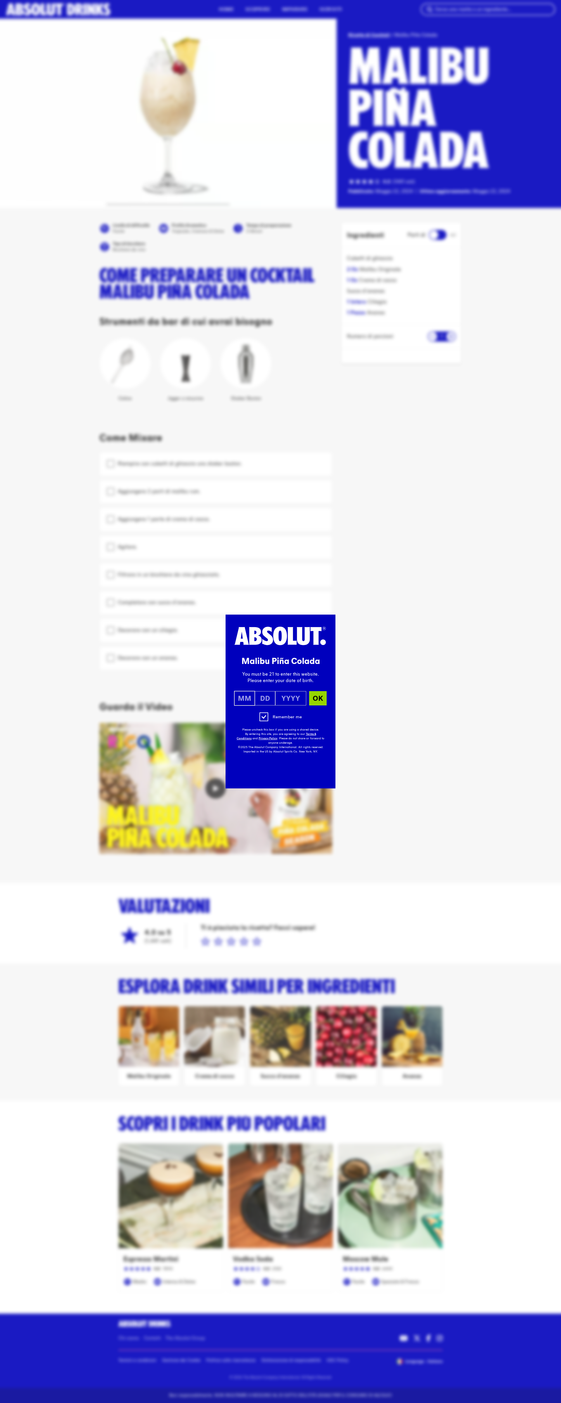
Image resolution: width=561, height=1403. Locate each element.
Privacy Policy (268, 738)
